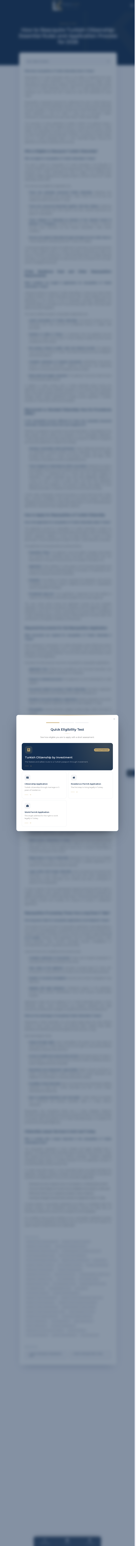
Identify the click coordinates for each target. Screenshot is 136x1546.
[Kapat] (114, 719)
